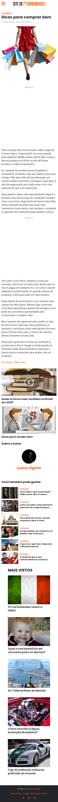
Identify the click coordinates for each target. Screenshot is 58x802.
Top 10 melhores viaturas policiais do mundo (26, 771)
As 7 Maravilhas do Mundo (27, 691)
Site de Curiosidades (32, 789)
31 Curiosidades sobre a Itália (25, 608)
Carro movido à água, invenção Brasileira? (24, 730)
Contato (26, 793)
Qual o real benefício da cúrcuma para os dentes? (26, 650)
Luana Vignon (26, 22)
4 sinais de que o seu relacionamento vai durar (34, 558)
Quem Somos (15, 793)
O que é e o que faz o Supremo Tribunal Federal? (36, 545)
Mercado (20, 362)
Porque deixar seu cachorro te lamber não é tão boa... (36, 532)
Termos (45, 793)
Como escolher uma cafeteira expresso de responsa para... (36, 506)
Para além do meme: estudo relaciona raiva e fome (35, 519)
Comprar (8, 362)
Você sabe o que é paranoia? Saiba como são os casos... (35, 493)
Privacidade (35, 793)
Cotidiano (6, 13)
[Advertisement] (29, 118)
